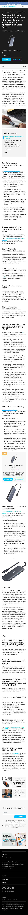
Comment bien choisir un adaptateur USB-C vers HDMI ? (12, 145)
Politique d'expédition (6, 904)
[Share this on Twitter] (16, 31)
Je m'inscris (20, 816)
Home (3, 12)
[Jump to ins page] (10, 888)
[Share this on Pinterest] (21, 31)
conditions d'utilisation (10, 821)
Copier (17, 469)
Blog (7, 12)
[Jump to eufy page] (17, 900)
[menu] (25, 6)
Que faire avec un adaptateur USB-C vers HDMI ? (14, 137)
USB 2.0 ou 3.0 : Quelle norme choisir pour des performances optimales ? (19, 784)
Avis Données (4, 910)
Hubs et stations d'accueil (15, 12)
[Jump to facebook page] (3, 888)
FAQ (5, 152)
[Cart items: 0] (22, 6)
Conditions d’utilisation (18, 906)
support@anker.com (9, 857)
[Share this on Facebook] (18, 31)
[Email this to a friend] (23, 31)
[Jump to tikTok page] (13, 888)
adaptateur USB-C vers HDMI (12, 171)
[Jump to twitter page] (5, 888)
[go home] (9, 7)
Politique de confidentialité (7, 906)
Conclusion (7, 149)
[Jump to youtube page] (8, 888)
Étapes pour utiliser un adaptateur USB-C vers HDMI (13, 141)
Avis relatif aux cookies (17, 908)
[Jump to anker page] (6, 897)
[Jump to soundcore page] (11, 900)
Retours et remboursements (17, 904)
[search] (20, 6)
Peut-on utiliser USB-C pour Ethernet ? (19, 794)
